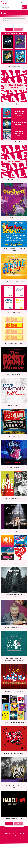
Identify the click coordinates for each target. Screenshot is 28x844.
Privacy (20, 835)
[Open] (24, 20)
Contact (15, 835)
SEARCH (24, 7)
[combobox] (13, 20)
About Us (11, 833)
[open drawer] (24, 2)
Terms (25, 835)
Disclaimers (23, 833)
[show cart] (21, 2)
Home (6, 833)
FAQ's (16, 833)
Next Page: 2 (18, 29)
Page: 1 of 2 (9, 29)
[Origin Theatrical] (5, 3)
